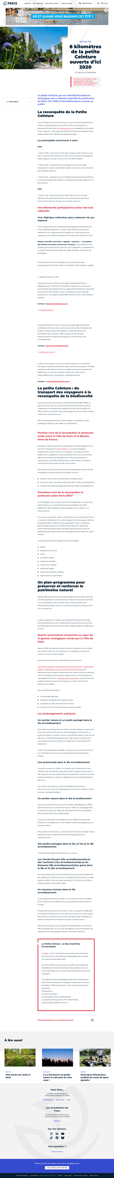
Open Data (68, 1175)
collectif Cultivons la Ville (68, 678)
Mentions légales (22, 1175)
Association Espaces (46, 667)
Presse (60, 1175)
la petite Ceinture (66, 128)
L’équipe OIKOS (45, 310)
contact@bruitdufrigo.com (58, 381)
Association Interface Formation (69, 667)
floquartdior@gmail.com (57, 304)
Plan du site (94, 1175)
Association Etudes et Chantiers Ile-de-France (64, 669)
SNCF (46, 953)
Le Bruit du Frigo (46, 352)
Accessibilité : (43, 1175)
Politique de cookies (81, 1175)
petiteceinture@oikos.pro (57, 346)
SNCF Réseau (62, 449)
